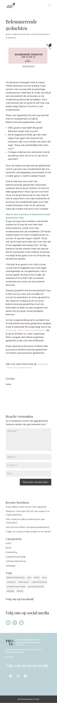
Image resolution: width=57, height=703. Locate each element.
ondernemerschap (20, 34)
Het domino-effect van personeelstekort (27, 527)
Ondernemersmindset (16, 587)
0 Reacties (11, 38)
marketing (11, 552)
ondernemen (23, 582)
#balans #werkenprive (16, 577)
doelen (37, 577)
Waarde (20, 591)
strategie (10, 565)
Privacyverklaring (15, 652)
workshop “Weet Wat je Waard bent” (25, 330)
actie (8, 543)
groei (8, 34)
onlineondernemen (39, 34)
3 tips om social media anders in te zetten (28, 531)
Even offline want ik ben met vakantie (26, 507)
